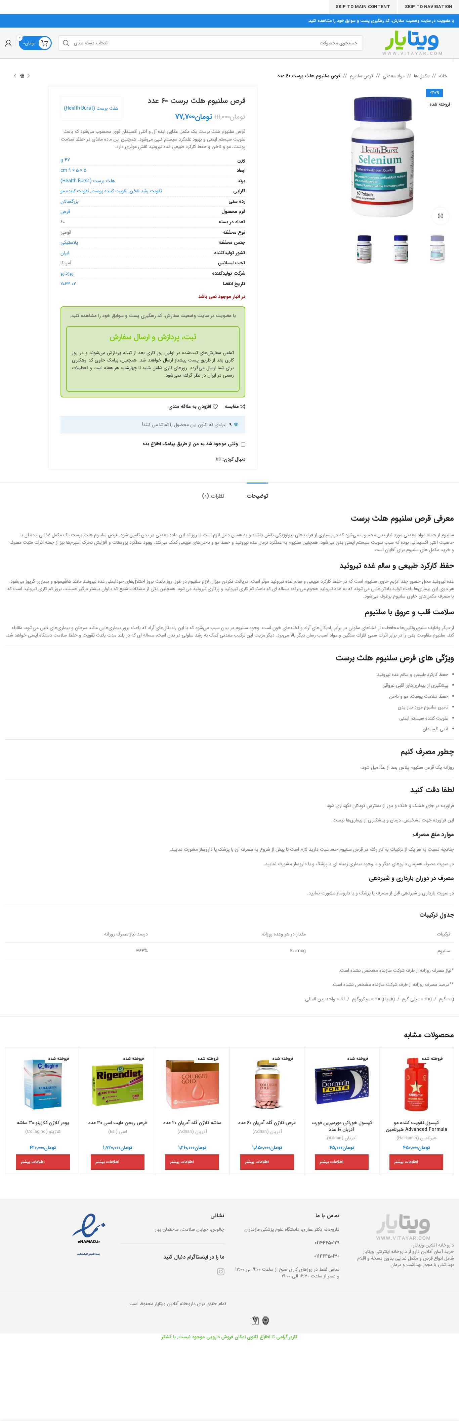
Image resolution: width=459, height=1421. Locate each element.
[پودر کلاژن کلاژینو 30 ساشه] (43, 1084)
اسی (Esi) (117, 1132)
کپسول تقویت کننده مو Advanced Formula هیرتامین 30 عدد (416, 1129)
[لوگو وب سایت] (412, 42)
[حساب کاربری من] (8, 43)
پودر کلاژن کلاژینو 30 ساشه (43, 1122)
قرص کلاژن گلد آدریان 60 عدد (267, 1122)
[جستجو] (66, 43)
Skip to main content (363, 6)
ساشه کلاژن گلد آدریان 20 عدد (192, 1122)
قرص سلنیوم (361, 76)
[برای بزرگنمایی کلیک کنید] (440, 215)
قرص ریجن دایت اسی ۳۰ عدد (117, 1122)
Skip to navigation (428, 6)
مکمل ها (421, 76)
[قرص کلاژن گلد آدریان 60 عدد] (267, 1084)
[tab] (251, 493)
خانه (443, 76)
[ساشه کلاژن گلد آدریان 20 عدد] (192, 1084)
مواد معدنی (394, 76)
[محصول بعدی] (15, 76)
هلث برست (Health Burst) (91, 108)
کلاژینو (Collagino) (43, 1132)
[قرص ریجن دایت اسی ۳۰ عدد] (117, 1084)
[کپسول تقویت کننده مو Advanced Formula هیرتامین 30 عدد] (416, 1084)
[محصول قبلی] (28, 76)
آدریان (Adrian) (342, 1138)
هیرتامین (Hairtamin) (416, 1138)
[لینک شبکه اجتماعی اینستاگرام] (218, 459)
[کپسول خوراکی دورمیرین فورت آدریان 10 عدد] (341, 1084)
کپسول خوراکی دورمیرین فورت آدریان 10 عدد (342, 1126)
